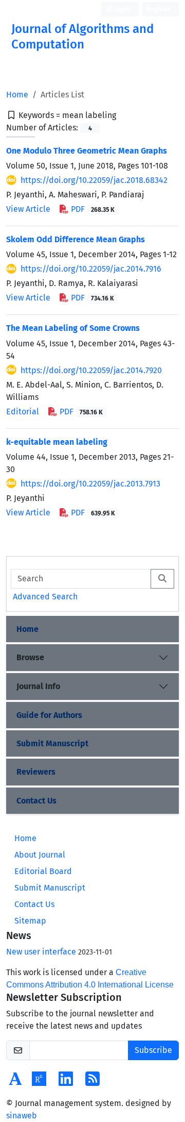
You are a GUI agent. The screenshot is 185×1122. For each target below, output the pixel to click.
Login (121, 9)
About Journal (39, 855)
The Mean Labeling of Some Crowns (73, 328)
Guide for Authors (49, 715)
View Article (28, 209)
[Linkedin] (65, 1082)
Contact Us (36, 801)
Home (17, 94)
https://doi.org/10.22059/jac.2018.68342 (94, 180)
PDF (92, 209)
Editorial (22, 411)
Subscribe (153, 1050)
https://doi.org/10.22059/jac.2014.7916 (91, 269)
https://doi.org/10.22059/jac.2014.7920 (91, 370)
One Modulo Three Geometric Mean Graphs (86, 151)
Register (158, 9)
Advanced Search (45, 596)
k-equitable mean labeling (56, 442)
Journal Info (38, 686)
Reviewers (35, 772)
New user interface (41, 952)
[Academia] (15, 1082)
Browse (30, 657)
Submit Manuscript (52, 743)
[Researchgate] (39, 1082)
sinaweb (21, 1115)
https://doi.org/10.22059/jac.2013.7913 (90, 484)
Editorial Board (43, 871)
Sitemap (30, 921)
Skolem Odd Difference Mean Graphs (75, 239)
